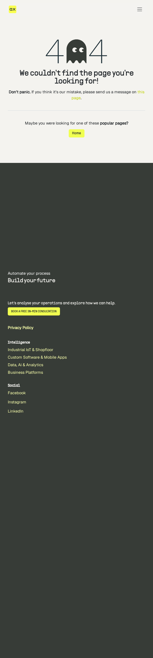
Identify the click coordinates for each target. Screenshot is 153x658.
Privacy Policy (20, 327)
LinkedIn (16, 411)
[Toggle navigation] (139, 9)
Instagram (17, 402)
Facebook (17, 392)
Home (76, 133)
